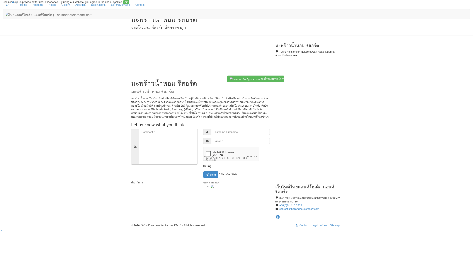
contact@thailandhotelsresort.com (299, 209)
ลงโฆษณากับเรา (120, 4)
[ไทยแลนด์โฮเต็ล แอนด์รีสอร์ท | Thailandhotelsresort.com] (49, 14)
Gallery (66, 4)
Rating (207, 166)
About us (38, 4)
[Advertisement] (200, 57)
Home (23, 4)
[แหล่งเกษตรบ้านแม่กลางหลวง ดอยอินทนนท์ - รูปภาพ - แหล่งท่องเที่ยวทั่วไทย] (212, 186)
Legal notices (319, 225)
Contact (139, 4)
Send (212, 174)
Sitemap (335, 225)
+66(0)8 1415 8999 (290, 205)
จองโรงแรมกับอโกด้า (272, 79)
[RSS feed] (297, 225)
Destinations (98, 4)
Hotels (52, 4)
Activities (80, 4)
